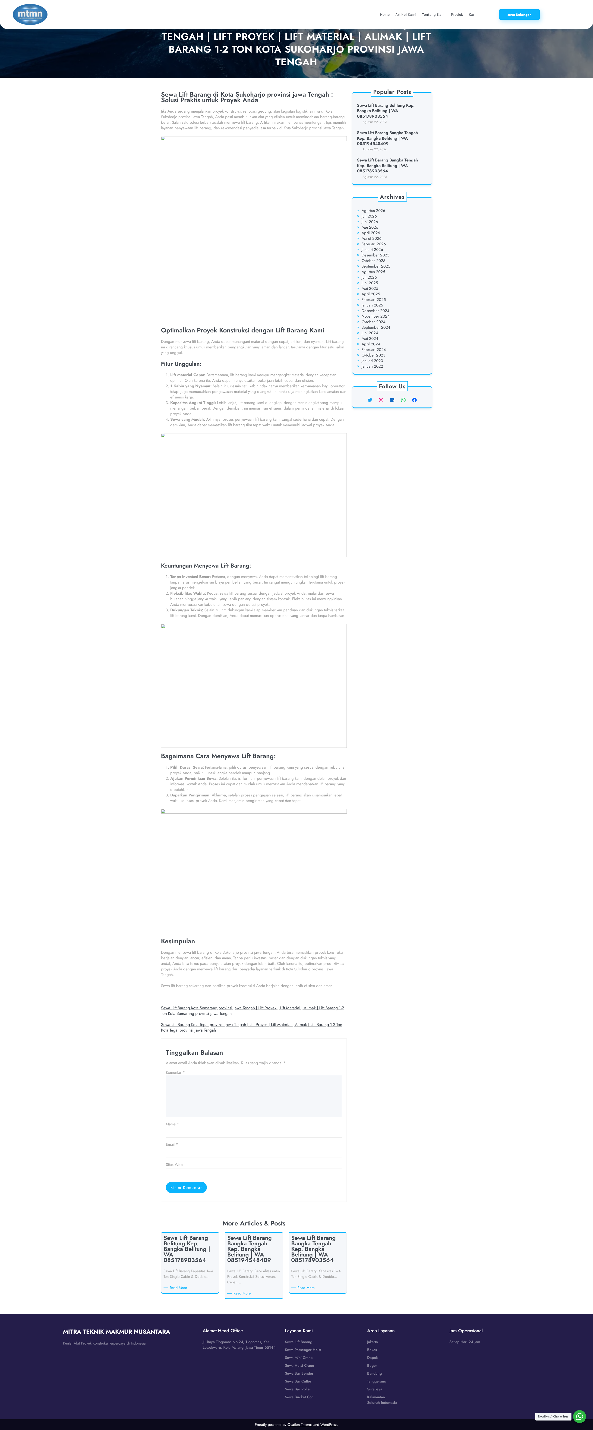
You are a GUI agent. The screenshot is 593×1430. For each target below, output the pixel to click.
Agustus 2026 (373, 210)
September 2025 (376, 266)
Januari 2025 (372, 305)
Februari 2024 (374, 349)
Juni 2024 (370, 333)
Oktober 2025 (373, 260)
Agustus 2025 (373, 272)
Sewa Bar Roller (298, 1389)
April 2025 (371, 294)
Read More (179, 1288)
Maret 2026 (372, 238)
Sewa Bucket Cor (299, 1397)
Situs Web (174, 1164)
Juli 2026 (369, 216)
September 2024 (376, 327)
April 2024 (371, 344)
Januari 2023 (372, 360)
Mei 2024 (370, 338)
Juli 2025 (369, 277)
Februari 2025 (374, 299)
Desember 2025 (375, 255)
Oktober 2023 (373, 355)
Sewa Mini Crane (299, 1357)
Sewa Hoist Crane (299, 1365)
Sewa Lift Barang (298, 1342)
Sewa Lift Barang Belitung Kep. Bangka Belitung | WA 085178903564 (386, 111)
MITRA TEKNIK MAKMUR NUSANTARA (116, 1331)
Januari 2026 (372, 249)
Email (172, 1144)
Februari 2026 (374, 244)
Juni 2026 (370, 221)
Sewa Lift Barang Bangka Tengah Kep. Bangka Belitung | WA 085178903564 (387, 166)
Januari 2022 (372, 366)
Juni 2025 (370, 283)
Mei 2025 (370, 288)
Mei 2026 (370, 227)
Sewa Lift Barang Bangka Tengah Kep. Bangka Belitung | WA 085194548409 (387, 138)
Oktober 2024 (373, 322)
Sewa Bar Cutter (298, 1381)
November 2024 (376, 316)
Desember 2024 (375, 310)
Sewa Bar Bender (299, 1373)
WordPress (328, 1424)
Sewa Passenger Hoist (303, 1349)
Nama (172, 1124)
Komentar (175, 1072)
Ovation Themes (299, 1424)
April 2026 (371, 233)
